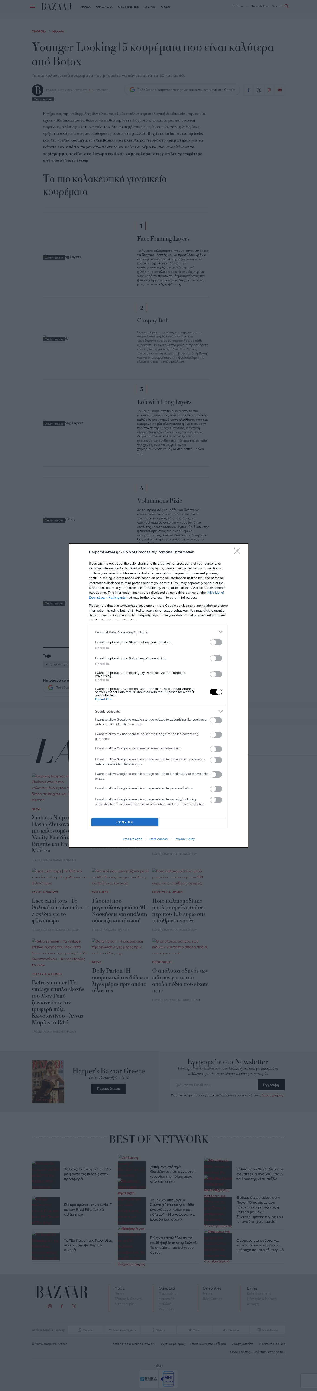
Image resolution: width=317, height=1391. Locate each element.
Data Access (158, 839)
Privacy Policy (185, 839)
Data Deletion (132, 839)
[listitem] (158, 632)
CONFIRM (125, 822)
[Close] (238, 552)
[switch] (216, 642)
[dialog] (158, 695)
